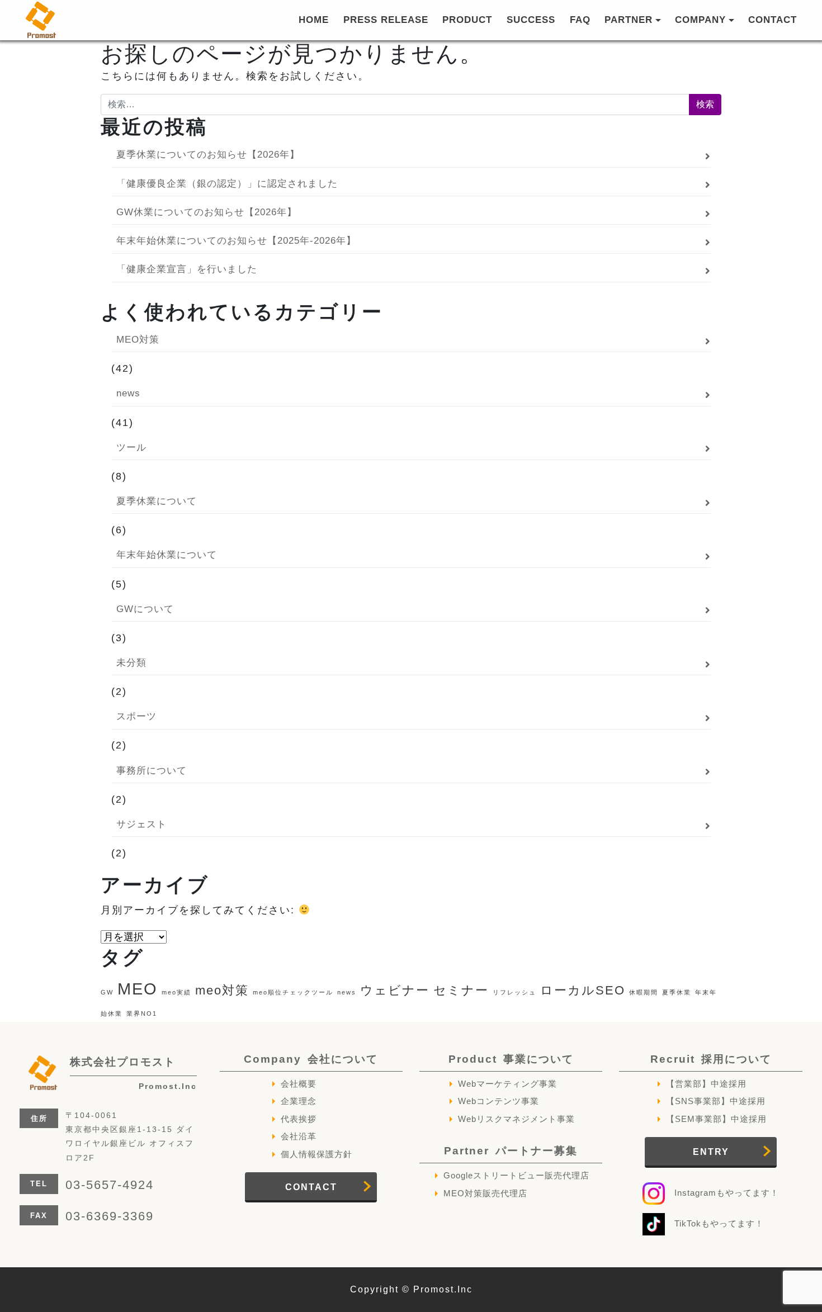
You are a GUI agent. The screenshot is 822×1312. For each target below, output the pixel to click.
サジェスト (141, 824)
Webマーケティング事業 (507, 1083)
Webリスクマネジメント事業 (516, 1119)
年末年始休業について (166, 554)
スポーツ (136, 716)
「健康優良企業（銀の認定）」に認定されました (227, 183)
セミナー (461, 990)
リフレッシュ (514, 992)
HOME (314, 19)
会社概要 (298, 1083)
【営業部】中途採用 (706, 1083)
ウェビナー (394, 990)
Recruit (711, 1059)
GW (107, 992)
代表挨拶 (298, 1119)
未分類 (131, 662)
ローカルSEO (582, 990)
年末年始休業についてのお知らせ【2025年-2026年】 (236, 240)
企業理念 (298, 1101)
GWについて (145, 608)
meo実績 (176, 992)
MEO (137, 988)
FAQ (580, 19)
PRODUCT (467, 19)
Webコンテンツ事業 (498, 1101)
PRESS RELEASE (385, 19)
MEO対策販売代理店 (485, 1193)
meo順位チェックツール (293, 992)
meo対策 (222, 990)
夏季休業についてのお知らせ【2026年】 (208, 154)
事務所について (151, 770)
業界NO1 (141, 1013)
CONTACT (772, 19)
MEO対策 (137, 339)
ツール (131, 447)
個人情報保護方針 (316, 1154)
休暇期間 (643, 992)
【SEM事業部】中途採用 (716, 1119)
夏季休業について (156, 500)
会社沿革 (298, 1136)
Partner (511, 1151)
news (128, 393)
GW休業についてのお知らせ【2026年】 (206, 211)
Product (511, 1059)
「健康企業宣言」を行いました (186, 268)
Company (311, 1059)
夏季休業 (676, 992)
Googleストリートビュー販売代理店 (516, 1175)
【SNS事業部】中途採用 (716, 1101)
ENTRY (711, 1152)
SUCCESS (531, 19)
